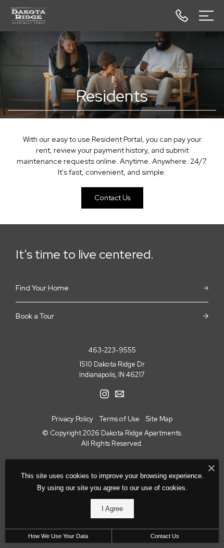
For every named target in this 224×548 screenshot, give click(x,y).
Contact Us (165, 536)
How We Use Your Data (58, 536)
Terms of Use (119, 419)
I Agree (112, 509)
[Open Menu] (206, 15)
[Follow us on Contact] (119, 393)
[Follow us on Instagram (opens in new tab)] (104, 393)
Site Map (159, 419)
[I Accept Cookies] (211, 469)
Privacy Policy (72, 419)
